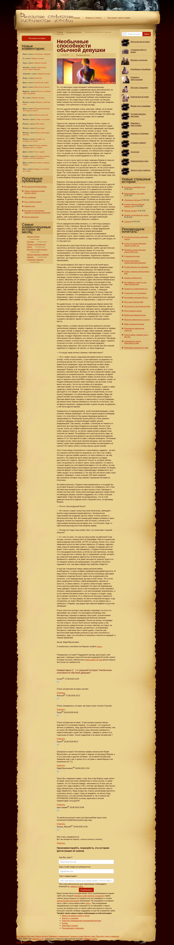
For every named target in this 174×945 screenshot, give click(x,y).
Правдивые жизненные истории (136, 348)
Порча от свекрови (70, 918)
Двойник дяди (29, 206)
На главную (21, 936)
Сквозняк (38, 78)
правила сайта (76, 886)
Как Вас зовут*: (66, 857)
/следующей (73, 901)
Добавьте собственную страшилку (89, 896)
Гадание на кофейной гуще (134, 187)
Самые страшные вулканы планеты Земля (34, 192)
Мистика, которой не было (37, 249)
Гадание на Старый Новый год (136, 289)
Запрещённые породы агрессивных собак (132, 342)
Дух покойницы (30, 197)
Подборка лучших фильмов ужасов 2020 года (135, 251)
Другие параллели (31, 217)
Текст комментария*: (68, 876)
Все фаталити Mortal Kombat (35, 187)
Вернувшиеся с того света (134, 193)
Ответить (61, 693)
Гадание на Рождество (133, 278)
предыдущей (62, 901)
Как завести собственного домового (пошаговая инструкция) (37, 212)
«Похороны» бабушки (42, 54)
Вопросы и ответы (94, 18)
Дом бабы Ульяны (70, 925)
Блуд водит (40, 128)
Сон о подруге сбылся (33, 202)
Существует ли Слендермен (135, 293)
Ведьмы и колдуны (74, 32)
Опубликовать (86, 890)
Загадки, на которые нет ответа (34, 140)
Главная (76, 18)
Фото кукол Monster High (133, 302)
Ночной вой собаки (41, 83)
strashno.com (38, 939)
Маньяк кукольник (41, 115)
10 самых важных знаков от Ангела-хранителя (36, 157)
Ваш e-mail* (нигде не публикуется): (75, 867)
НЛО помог (40, 124)
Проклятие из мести (42, 87)
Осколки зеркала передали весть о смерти (35, 146)
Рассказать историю (36, 38)
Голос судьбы (39, 152)
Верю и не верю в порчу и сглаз (76, 916)
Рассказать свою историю (118, 18)
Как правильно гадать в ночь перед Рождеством (135, 283)
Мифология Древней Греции (135, 315)
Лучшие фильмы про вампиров (136, 267)
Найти (146, 34)
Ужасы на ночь (41, 936)
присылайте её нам (93, 660)
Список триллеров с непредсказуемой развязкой (135, 262)
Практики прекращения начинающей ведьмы (81, 920)
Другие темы (89, 936)
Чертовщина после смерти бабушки (34, 68)
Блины (65, 923)
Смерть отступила (43, 119)
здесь (99, 646)
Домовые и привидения (59, 936)
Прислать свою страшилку (107, 936)
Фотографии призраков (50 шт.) (136, 298)
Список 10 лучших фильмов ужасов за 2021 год (135, 244)
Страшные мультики (132, 256)
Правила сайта (90, 939)
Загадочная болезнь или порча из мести (36, 110)
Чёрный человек (37, 58)
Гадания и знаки (77, 936)
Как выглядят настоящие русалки (137, 306)
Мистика (31, 936)
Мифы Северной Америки (134, 324)
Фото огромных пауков (133, 311)
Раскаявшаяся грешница (73, 928)
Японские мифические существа (137, 320)
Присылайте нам (23, 942)
